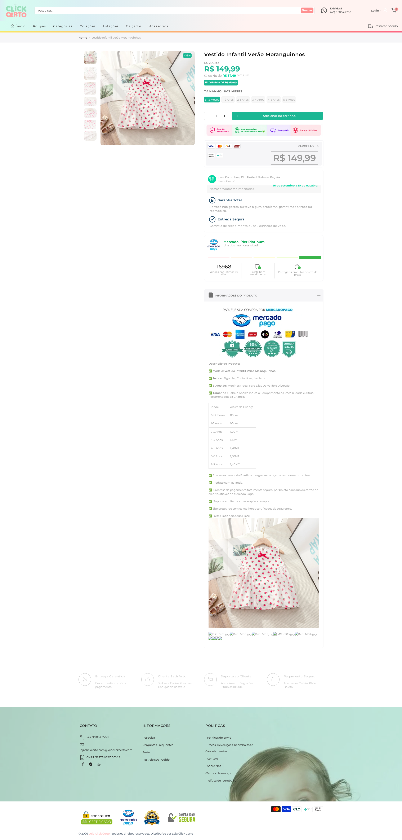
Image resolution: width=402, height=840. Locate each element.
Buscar (307, 10)
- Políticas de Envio (218, 737)
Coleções (88, 26)
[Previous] (108, 98)
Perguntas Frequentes (158, 745)
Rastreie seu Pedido (156, 759)
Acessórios (158, 26)
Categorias (62, 26)
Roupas (39, 26)
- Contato (211, 758)
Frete (146, 752)
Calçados (134, 26)
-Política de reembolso (220, 780)
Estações (111, 26)
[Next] (187, 98)
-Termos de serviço (218, 773)
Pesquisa (149, 737)
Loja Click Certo (182, 833)
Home (83, 37)
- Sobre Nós (213, 766)
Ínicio (21, 26)
